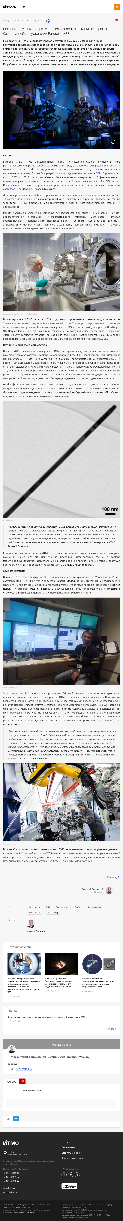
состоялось (9, 189)
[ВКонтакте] (116, 20)
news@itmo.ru (24, 1068)
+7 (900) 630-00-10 (11, 1173)
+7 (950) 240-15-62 (11, 1180)
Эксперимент (35, 907)
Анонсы (12, 1011)
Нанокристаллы (94, 907)
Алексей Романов (35, 931)
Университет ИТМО (32, 1090)
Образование (69, 1147)
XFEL (48, 907)
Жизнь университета (73, 1158)
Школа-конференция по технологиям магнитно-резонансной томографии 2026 (46, 1017)
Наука (65, 1142)
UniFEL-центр (52, 912)
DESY (98, 173)
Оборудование (62, 907)
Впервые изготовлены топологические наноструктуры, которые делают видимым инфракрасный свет (98, 982)
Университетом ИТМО (42, 1204)
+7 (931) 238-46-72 (11, 1176)
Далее (110, 1029)
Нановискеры (35, 912)
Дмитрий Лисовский (92, 889)
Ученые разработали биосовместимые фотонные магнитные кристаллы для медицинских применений (58, 982)
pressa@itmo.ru (10, 1192)
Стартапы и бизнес (72, 1152)
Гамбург (78, 907)
